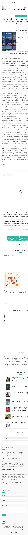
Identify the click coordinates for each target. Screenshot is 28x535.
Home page (20, 261)
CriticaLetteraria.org (16, 229)
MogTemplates (14, 526)
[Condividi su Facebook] (17, 244)
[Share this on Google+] (22, 244)
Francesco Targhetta (20, 16)
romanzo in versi (13, 240)
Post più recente (8, 261)
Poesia (9, 238)
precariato (16, 238)
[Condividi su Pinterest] (25, 244)
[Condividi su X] (20, 244)
